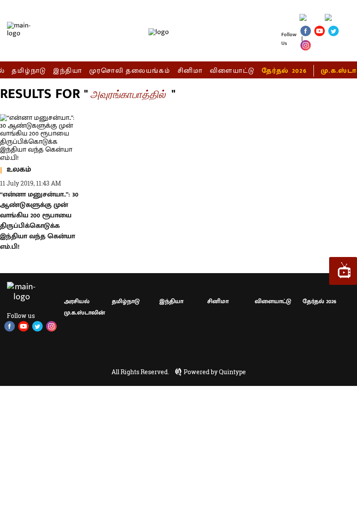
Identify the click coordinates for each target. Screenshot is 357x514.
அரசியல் (77, 301)
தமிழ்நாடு (29, 71)
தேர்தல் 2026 (284, 71)
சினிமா (190, 71)
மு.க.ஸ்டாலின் (84, 313)
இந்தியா (67, 71)
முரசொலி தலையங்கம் (130, 71)
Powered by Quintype (215, 372)
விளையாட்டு (232, 71)
